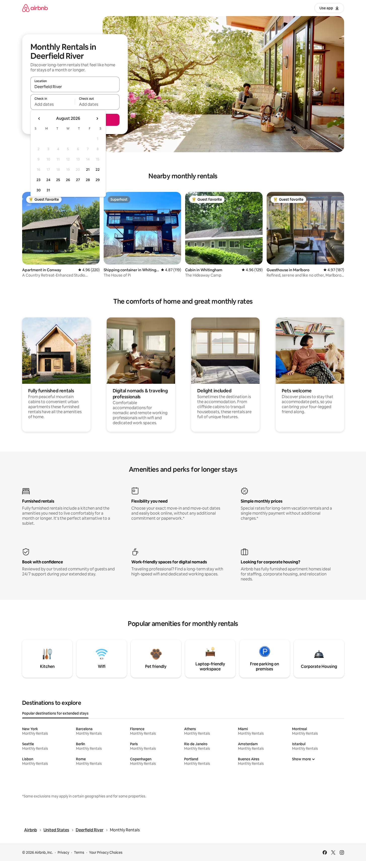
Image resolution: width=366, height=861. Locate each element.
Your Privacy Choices (106, 852)
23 (38, 180)
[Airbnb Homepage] (35, 8)
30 (38, 190)
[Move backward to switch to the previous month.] (39, 118)
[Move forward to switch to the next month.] (97, 118)
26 (68, 180)
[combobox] (74, 87)
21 (88, 169)
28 (88, 180)
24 (48, 180)
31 (48, 190)
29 (98, 180)
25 (58, 180)
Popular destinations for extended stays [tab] (55, 713)
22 (98, 169)
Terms (79, 852)
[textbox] (52, 104)
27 (78, 180)
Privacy (63, 852)
